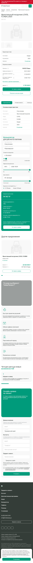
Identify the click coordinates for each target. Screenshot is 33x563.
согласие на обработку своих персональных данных (14, 554)
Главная (3, 9)
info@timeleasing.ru (6, 517)
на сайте (12, 378)
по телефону (19, 378)
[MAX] (9, 528)
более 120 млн (17, 188)
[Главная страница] (6, 6)
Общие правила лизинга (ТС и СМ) (9, 534)
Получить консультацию (16, 93)
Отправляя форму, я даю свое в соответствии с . (17, 468)
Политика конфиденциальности (8, 537)
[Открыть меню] (30, 6)
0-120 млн (7, 188)
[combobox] (16, 144)
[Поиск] (23, 6)
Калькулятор (5, 502)
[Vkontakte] (5, 528)
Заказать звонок (16, 522)
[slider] (6, 159)
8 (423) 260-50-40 (5, 515)
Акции (3, 499)
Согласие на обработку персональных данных (11, 539)
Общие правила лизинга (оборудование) (10, 536)
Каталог (8, 9)
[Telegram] (2, 528)
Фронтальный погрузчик (23, 9)
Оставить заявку (16, 89)
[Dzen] (12, 528)
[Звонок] (26, 6)
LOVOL (2, 11)
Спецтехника (14, 9)
